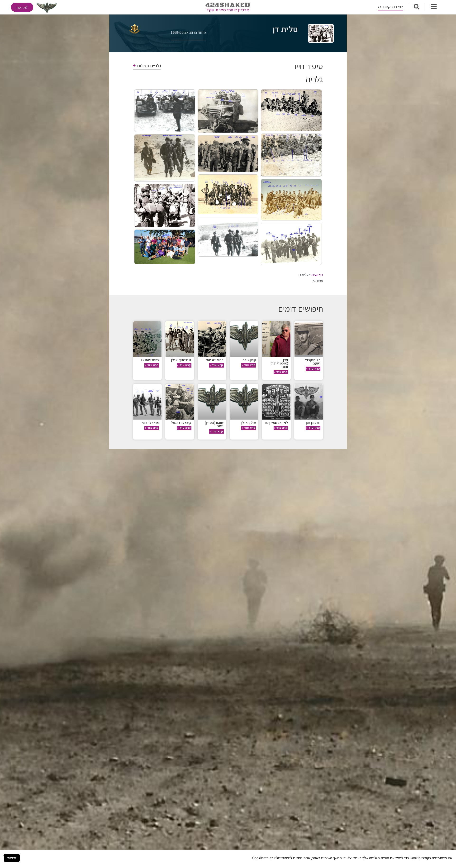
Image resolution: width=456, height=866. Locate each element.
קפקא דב (249, 360)
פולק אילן (248, 423)
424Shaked (227, 5)
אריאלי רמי (150, 423)
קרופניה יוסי (215, 360)
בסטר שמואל (150, 360)
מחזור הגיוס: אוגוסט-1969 (188, 32)
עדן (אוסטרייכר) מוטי (279, 363)
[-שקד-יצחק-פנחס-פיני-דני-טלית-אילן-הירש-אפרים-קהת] (164, 158)
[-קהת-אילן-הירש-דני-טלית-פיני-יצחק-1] (228, 237)
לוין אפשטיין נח (276, 423)
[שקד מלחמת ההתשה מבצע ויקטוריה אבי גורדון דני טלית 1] (164, 205)
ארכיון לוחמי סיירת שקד (227, 10)
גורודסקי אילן (181, 360)
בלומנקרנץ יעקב (313, 362)
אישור (11, 858)
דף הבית (317, 274)
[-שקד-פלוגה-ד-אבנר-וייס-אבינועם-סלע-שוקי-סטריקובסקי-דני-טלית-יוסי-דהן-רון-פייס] (164, 110)
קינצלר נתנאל (181, 423)
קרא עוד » (313, 369)
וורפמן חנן (313, 423)
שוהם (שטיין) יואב (214, 424)
